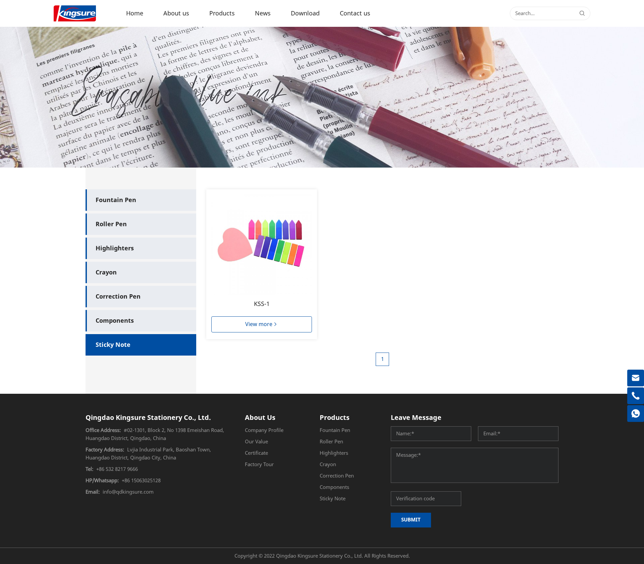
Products (222, 13)
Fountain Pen (116, 200)
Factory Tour (259, 464)
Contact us (355, 13)
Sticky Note (113, 344)
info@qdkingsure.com (128, 492)
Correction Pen (118, 296)
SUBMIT (411, 519)
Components (115, 320)
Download (305, 13)
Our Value (256, 441)
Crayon (106, 272)
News (263, 13)
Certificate (256, 453)
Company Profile (264, 430)
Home (134, 13)
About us (176, 13)
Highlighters (115, 248)
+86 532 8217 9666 (117, 469)
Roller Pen (111, 224)
